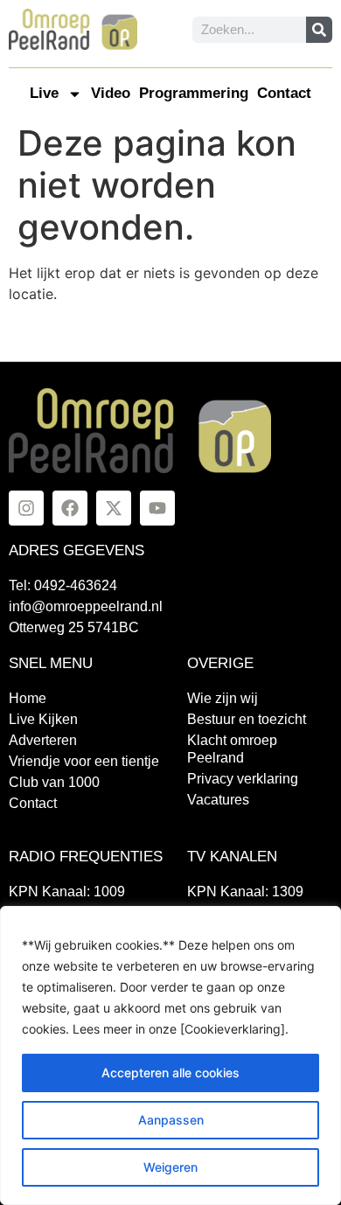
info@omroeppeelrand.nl (86, 606)
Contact (284, 93)
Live (44, 93)
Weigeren (170, 1167)
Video (110, 93)
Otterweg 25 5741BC (74, 627)
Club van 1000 (54, 782)
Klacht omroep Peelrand (232, 749)
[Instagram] (26, 508)
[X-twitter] (113, 508)
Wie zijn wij (222, 698)
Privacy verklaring (242, 778)
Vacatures (218, 799)
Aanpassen (171, 1119)
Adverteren (43, 740)
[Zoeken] (319, 30)
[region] (170, 1055)
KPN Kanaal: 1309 (245, 891)
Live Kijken (43, 719)
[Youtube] (157, 508)
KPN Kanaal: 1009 (67, 891)
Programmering (193, 93)
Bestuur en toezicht (246, 719)
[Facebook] (69, 508)
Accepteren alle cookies (170, 1072)
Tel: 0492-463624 (63, 585)
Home (27, 698)
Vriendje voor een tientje (84, 761)
